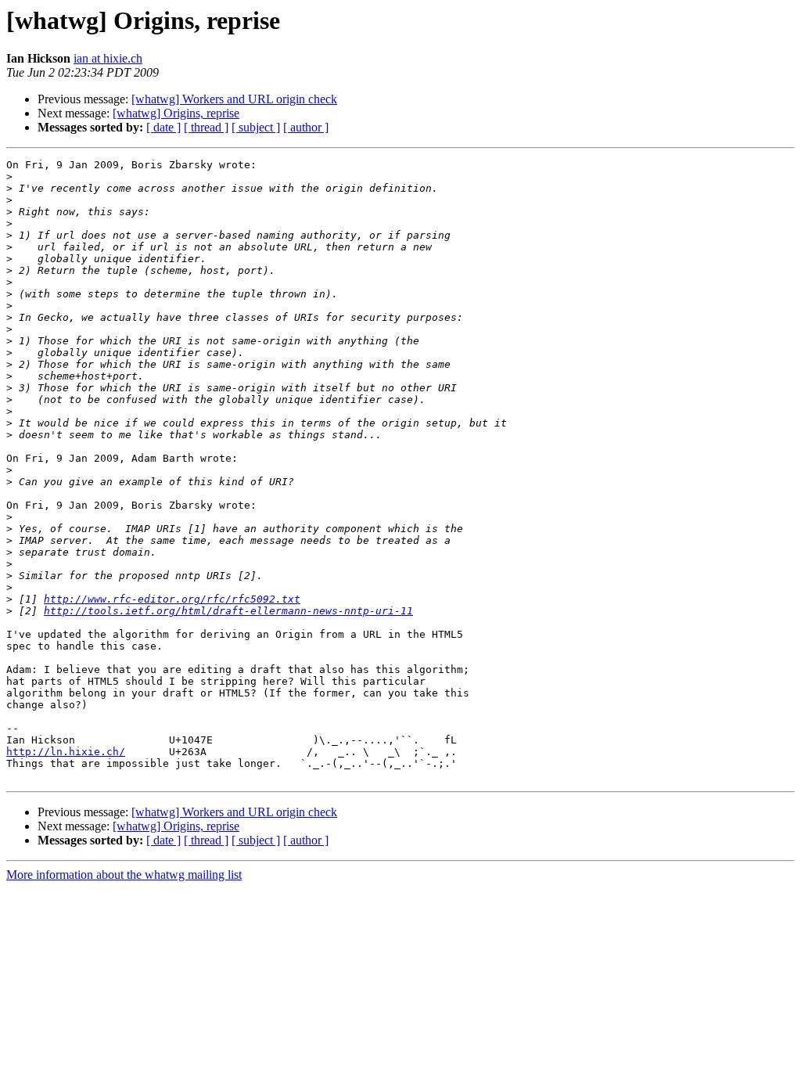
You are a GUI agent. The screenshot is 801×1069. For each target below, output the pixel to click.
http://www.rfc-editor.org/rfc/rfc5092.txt (172, 599)
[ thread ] (206, 127)
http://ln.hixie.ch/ (65, 752)
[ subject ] (256, 127)
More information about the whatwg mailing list (124, 874)
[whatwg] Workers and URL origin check (234, 99)
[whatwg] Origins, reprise (176, 113)
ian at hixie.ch (108, 58)
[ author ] (306, 127)
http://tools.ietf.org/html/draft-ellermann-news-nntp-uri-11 (228, 611)
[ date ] (163, 127)
